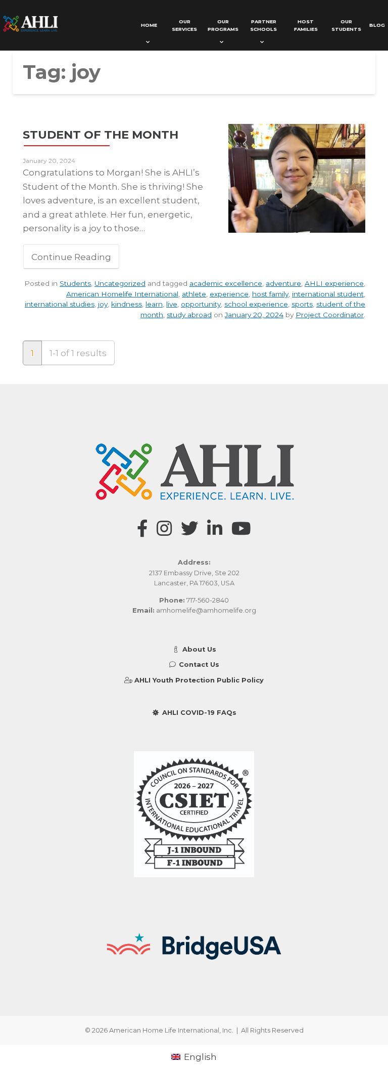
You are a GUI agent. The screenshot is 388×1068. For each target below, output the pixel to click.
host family (270, 294)
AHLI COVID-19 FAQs (198, 712)
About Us (198, 649)
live (171, 304)
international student (328, 294)
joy (103, 304)
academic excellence (225, 283)
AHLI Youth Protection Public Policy (198, 680)
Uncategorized (120, 283)
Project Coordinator (330, 315)
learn (154, 304)
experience (229, 294)
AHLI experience (334, 283)
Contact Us (198, 664)
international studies (59, 304)
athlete (194, 294)
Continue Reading (71, 256)
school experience (256, 304)
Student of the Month (100, 134)
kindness (126, 304)
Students (75, 283)
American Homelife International (122, 294)
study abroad (189, 315)
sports (302, 304)
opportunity (201, 304)
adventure (283, 283)
